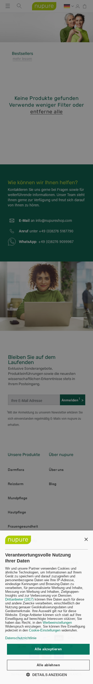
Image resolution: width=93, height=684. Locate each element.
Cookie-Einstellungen (44, 630)
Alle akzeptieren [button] (48, 649)
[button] (46, 675)
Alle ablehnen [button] (48, 665)
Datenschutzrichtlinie (20, 638)
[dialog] (46, 607)
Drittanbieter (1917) (19, 599)
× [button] (86, 540)
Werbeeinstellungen (57, 622)
